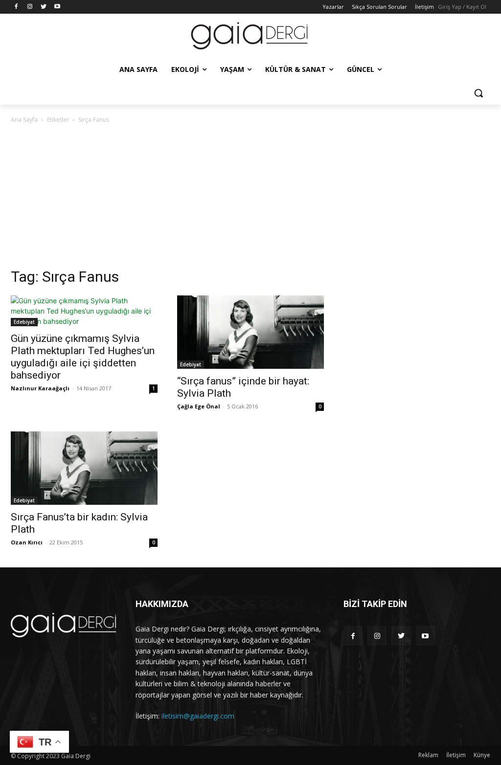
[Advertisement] (250, 198)
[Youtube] (57, 7)
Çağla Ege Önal (198, 406)
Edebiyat (24, 321)
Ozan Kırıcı (27, 542)
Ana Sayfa (24, 119)
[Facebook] (16, 7)
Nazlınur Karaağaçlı (40, 388)
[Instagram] (30, 7)
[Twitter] (43, 7)
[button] (478, 93)
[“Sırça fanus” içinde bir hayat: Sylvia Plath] (250, 332)
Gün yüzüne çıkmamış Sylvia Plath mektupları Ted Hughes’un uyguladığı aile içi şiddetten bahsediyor (83, 357)
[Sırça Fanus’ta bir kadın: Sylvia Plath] (84, 468)
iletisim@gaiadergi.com (197, 715)
